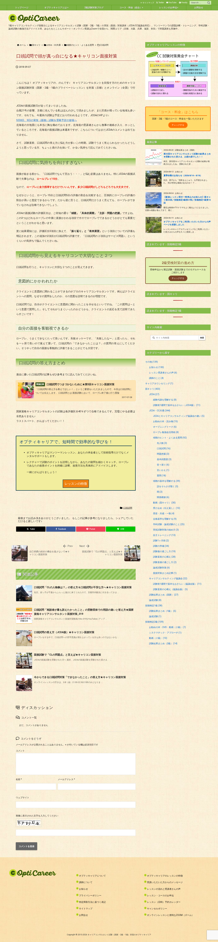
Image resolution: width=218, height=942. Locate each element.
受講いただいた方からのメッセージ (165, 882)
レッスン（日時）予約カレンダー (163, 902)
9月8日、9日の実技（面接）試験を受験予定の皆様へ (46, 120)
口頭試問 (104, 45)
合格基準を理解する (165, 519)
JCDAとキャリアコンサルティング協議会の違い (178, 416)
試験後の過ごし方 (164, 551)
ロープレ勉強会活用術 (166, 432)
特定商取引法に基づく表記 (92, 902)
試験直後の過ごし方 (165, 562)
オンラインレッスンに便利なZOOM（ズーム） (170, 915)
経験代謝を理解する (165, 399)
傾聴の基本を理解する (166, 481)
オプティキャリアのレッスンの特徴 (165, 875)
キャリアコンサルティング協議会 (168, 578)
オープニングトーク (165, 427)
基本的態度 (164, 459)
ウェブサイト (22, 797)
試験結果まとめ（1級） (162, 611)
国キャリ (36, 45)
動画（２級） (158, 638)
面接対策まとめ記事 (165, 573)
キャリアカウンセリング (159, 383)
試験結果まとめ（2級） (163, 643)
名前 (19, 779)
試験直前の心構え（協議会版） (170, 589)
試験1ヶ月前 (161, 540)
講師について (85, 882)
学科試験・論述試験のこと (168, 524)
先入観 (162, 443)
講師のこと (156, 378)
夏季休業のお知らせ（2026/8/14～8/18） (183, 175)
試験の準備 (161, 546)
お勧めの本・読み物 (165, 421)
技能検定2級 (154, 622)
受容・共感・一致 (163, 513)
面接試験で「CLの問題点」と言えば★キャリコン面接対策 (67, 654)
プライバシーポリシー (90, 895)
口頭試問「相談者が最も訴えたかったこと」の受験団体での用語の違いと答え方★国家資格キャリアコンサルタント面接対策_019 (84, 611)
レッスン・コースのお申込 (160, 895)
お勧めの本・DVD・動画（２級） (167, 627)
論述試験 (155, 600)
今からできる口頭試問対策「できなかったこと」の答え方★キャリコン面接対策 (80, 677)
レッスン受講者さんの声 (163, 372)
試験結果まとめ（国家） (163, 594)
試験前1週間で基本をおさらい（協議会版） (177, 584)
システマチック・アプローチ (165, 632)
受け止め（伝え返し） (166, 508)
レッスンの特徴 (76, 484)
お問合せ (83, 915)
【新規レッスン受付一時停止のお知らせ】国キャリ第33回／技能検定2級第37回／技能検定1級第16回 (187, 200)
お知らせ (156, 367)
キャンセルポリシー (157, 908)
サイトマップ (148, 3)
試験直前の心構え (164, 557)
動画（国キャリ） (164, 502)
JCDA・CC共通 (54, 45)
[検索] (208, 3)
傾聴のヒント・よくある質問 (80, 45)
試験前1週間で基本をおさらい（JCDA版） (176, 405)
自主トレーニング (164, 535)
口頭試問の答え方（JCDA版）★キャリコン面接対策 (64, 632)
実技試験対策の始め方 (166, 529)
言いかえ (163, 470)
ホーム (23, 45)
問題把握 (163, 454)
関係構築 (163, 497)
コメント (20, 750)
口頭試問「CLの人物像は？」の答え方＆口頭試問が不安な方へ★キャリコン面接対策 (83, 587)
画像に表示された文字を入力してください (37, 815)
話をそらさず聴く (167, 486)
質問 (161, 475)
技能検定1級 (153, 605)
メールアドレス (66, 779)
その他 (151, 362)
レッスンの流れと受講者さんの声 (163, 889)
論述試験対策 (161, 567)
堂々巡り (163, 464)
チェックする (178, 125)
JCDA (154, 394)
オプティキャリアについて (92, 875)
